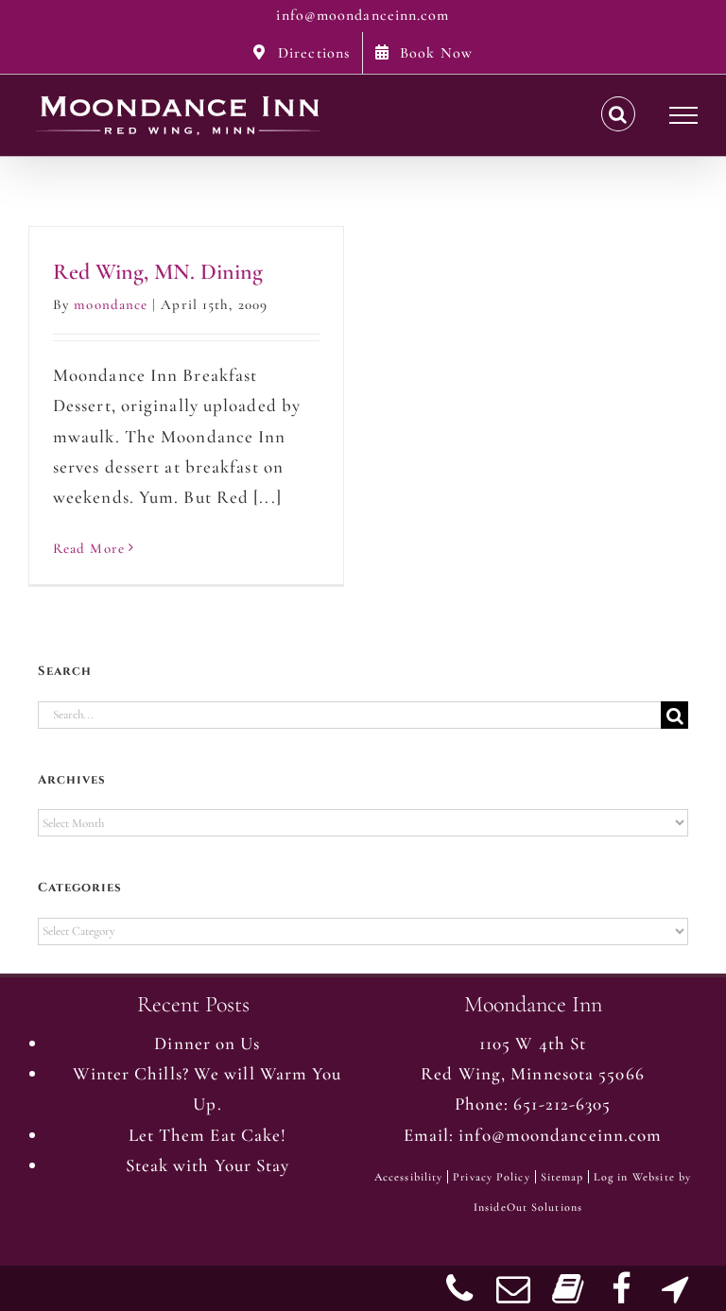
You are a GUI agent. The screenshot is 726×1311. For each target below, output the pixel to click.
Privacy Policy (491, 1176)
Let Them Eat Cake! (208, 1135)
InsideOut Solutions (528, 1207)
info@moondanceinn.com (362, 15)
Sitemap (562, 1176)
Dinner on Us (207, 1043)
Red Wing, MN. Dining (158, 271)
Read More (89, 548)
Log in (611, 1176)
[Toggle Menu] (683, 115)
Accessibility (408, 1176)
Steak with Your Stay (208, 1165)
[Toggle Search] (618, 114)
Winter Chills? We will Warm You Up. (207, 1088)
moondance (110, 304)
